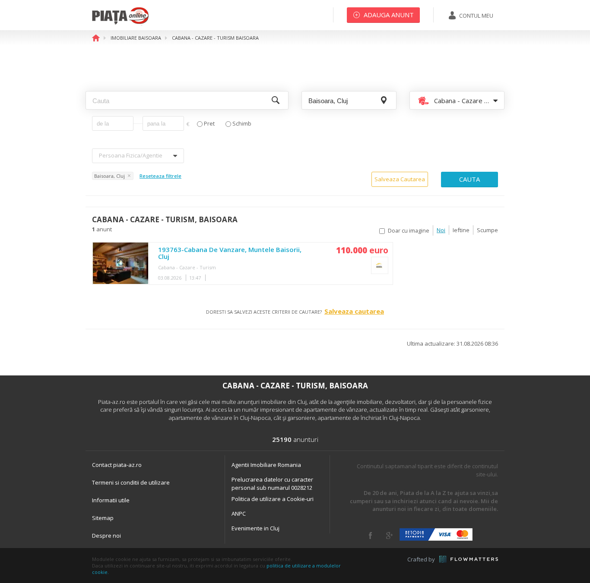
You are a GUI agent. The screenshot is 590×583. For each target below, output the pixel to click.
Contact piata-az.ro (117, 465)
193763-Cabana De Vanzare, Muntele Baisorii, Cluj (229, 253)
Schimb (241, 123)
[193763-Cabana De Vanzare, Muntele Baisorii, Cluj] (120, 263)
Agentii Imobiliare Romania (266, 465)
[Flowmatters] (468, 559)
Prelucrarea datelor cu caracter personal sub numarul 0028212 (272, 484)
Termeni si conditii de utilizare (131, 482)
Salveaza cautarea (354, 311)
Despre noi (106, 535)
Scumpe (487, 230)
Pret (209, 123)
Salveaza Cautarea (399, 179)
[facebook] (370, 535)
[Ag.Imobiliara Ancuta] (379, 265)
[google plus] (389, 535)
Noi (441, 230)
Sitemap (103, 518)
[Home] (120, 24)
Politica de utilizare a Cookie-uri (273, 499)
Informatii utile (111, 500)
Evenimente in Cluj (255, 528)
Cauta (469, 179)
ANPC (239, 513)
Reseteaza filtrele (160, 176)
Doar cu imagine (408, 230)
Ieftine (461, 230)
